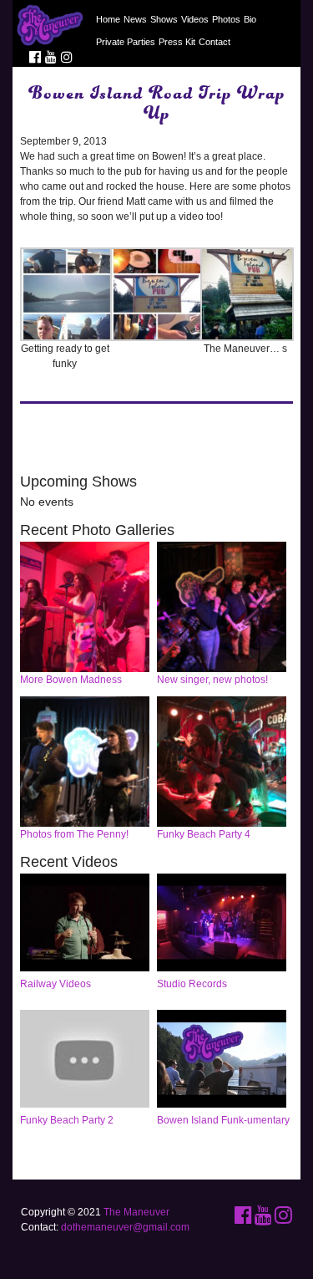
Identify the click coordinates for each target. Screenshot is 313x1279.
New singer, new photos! (212, 679)
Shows (164, 19)
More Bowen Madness (71, 679)
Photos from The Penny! (74, 834)
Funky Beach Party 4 (203, 834)
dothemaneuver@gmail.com (125, 1227)
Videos (195, 19)
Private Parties (125, 42)
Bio (250, 19)
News (135, 19)
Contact (214, 42)
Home (108, 19)
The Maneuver (136, 1212)
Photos (226, 19)
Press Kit (177, 42)
